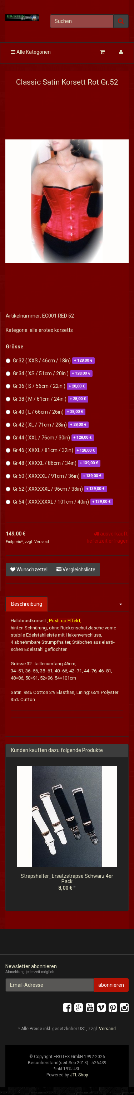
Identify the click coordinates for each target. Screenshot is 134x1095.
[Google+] (78, 1008)
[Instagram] (124, 1008)
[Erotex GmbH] (22, 17)
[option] (67, 834)
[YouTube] (90, 1008)
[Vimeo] (101, 1008)
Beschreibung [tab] (26, 604)
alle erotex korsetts (51, 330)
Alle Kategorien (33, 52)
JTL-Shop (79, 1074)
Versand (41, 541)
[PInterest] (113, 1008)
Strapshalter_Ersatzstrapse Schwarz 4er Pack (67, 878)
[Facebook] (67, 1008)
